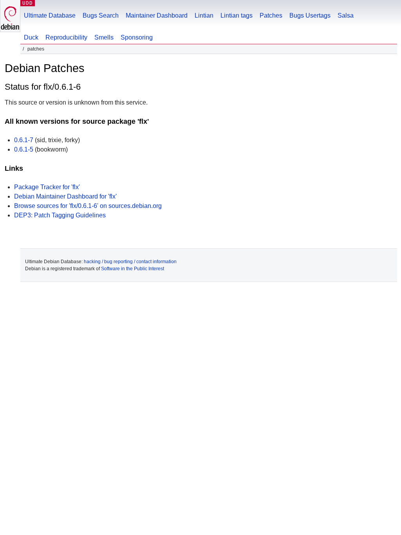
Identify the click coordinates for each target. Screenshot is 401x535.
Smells (104, 37)
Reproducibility (66, 37)
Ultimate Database (50, 15)
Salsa (346, 15)
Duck (31, 37)
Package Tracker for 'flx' (47, 187)
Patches (271, 15)
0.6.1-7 (23, 140)
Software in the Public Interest (132, 268)
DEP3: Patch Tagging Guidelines (60, 215)
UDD (27, 3)
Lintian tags (236, 15)
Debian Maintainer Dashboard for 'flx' (65, 196)
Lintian (204, 15)
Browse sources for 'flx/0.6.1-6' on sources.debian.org (88, 205)
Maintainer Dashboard (157, 15)
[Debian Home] (10, 16)
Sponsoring (137, 37)
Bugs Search (101, 15)
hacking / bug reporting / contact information (130, 261)
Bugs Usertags (310, 15)
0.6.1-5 (23, 149)
